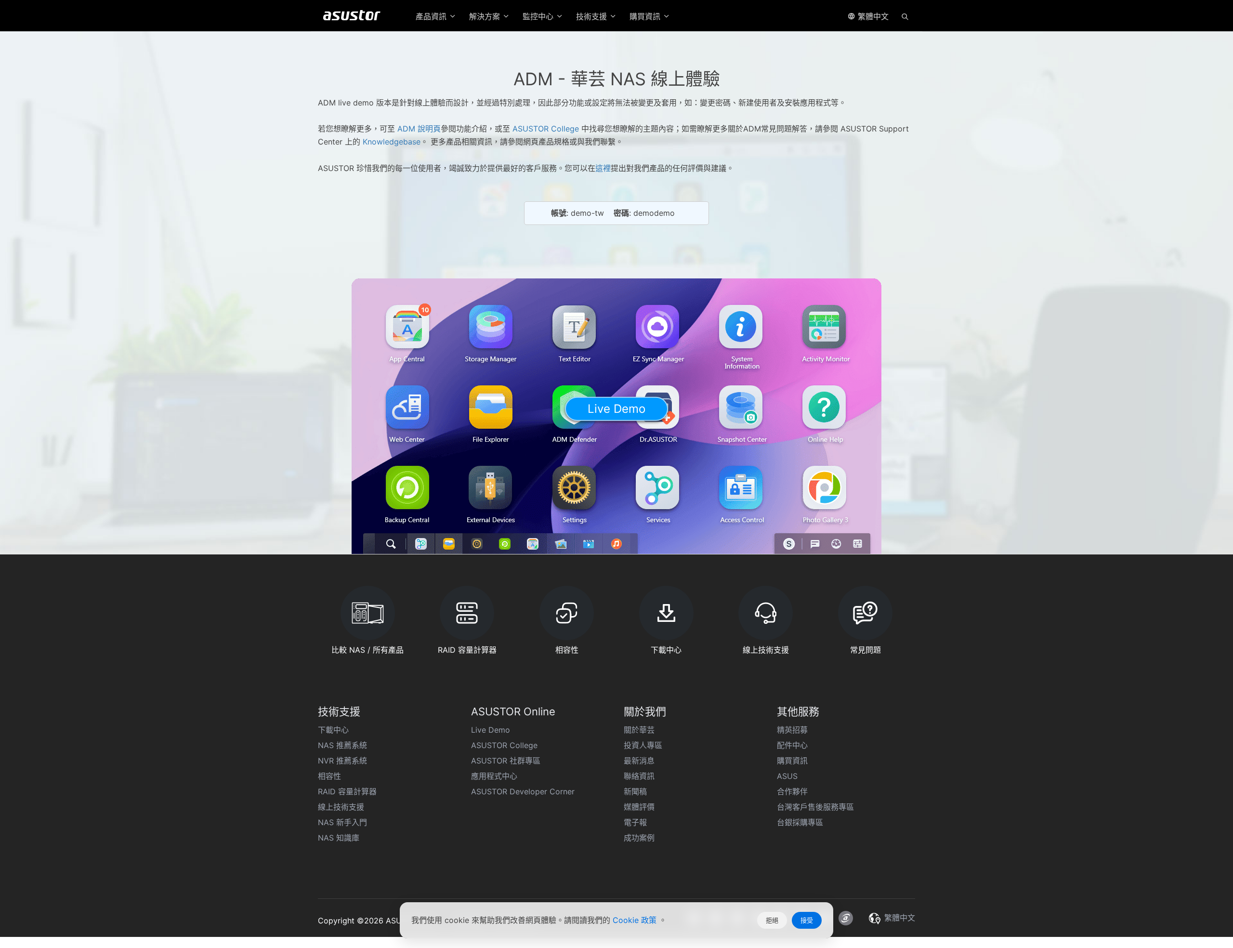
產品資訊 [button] (432, 16)
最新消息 (639, 760)
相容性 (329, 776)
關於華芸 (639, 730)
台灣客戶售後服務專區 (815, 807)
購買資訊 (792, 760)
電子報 (635, 822)
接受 (806, 920)
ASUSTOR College (545, 128)
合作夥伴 (792, 791)
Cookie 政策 (636, 920)
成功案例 (639, 838)
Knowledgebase (390, 141)
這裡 (603, 168)
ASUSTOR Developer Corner (523, 791)
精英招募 (792, 730)
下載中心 (333, 730)
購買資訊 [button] (646, 16)
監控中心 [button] (539, 16)
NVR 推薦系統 (342, 760)
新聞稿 (635, 791)
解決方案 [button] (485, 16)
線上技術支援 (341, 807)
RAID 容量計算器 (347, 791)
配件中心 (792, 745)
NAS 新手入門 (342, 822)
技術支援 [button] (592, 16)
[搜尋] (905, 15)
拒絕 (772, 920)
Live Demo (490, 730)
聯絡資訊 (639, 776)
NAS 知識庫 (338, 838)
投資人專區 (643, 745)
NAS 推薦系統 (342, 745)
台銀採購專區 (800, 822)
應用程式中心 (494, 776)
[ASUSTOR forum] (846, 918)
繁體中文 (872, 16)
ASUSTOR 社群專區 (505, 760)
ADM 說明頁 (419, 128)
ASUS (787, 776)
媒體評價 (639, 807)
